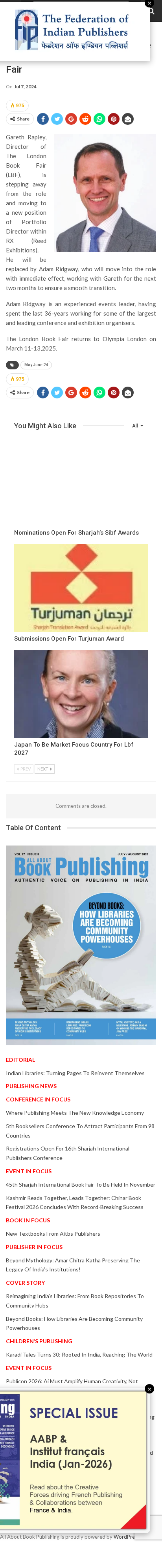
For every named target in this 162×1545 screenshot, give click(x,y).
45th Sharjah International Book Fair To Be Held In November (80, 1184)
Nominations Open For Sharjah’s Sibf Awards (76, 532)
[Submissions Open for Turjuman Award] (81, 588)
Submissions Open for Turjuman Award (69, 638)
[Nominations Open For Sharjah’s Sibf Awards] (81, 482)
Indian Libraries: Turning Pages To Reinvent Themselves (75, 1073)
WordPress (127, 1537)
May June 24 (36, 365)
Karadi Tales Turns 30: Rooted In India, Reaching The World (79, 1354)
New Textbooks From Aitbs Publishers (53, 1233)
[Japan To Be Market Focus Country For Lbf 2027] (81, 694)
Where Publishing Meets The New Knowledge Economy (75, 1112)
